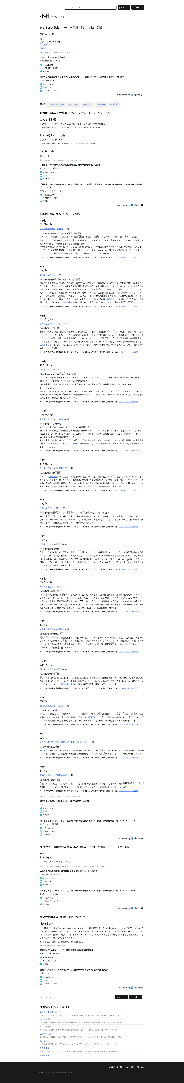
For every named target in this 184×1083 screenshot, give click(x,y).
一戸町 (58, 324)
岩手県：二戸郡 (46, 324)
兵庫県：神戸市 (46, 508)
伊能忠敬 (72, 444)
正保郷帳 (120, 595)
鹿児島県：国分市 (47, 275)
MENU (42, 2)
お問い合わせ (140, 1067)
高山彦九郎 (114, 104)
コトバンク (50, 7)
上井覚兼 (72, 302)
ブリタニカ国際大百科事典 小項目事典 (63, 847)
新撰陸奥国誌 (87, 104)
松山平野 (43, 750)
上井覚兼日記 (101, 104)
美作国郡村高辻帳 (68, 684)
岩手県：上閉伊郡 (47, 229)
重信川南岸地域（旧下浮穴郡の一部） (71, 742)
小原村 (60, 706)
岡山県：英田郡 (46, 669)
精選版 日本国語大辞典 (53, 112)
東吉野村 (59, 629)
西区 (57, 508)
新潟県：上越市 (46, 775)
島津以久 (111, 299)
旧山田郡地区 (61, 468)
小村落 (44, 862)
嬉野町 (58, 544)
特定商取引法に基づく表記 (125, 1067)
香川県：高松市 (46, 468)
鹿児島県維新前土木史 (56, 104)
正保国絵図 (44, 345)
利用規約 (112, 1067)
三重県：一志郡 (46, 544)
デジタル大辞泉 (49, 27)
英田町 (58, 669)
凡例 (72, 53)
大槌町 (60, 229)
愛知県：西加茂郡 (47, 706)
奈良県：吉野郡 (46, 629)
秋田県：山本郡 (46, 419)
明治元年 (92, 717)
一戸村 (48, 338)
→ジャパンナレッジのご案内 (128, 257)
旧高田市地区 (61, 775)
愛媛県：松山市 (46, 742)
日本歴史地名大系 (50, 213)
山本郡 (87, 440)
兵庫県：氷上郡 (46, 587)
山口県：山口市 (46, 370)
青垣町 (58, 587)
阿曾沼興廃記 (73, 104)
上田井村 (53, 477)
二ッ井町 (59, 419)
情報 (68, 53)
